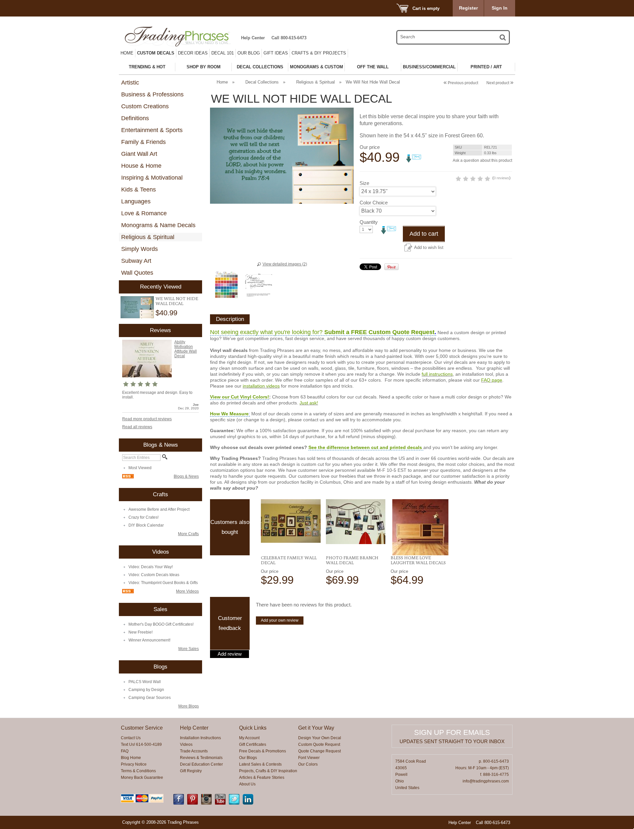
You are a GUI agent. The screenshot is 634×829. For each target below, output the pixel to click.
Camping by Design (146, 689)
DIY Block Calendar (146, 525)
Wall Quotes (137, 272)
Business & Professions (152, 94)
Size (364, 183)
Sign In (500, 8)
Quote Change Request (319, 751)
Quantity (369, 222)
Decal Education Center (201, 764)
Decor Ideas (193, 53)
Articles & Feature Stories (261, 777)
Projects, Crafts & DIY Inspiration (268, 771)
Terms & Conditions (138, 771)
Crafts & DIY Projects (319, 53)
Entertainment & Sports (152, 130)
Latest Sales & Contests (260, 764)
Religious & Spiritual (147, 237)
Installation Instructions (200, 738)
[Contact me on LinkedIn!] (248, 803)
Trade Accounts (194, 751)
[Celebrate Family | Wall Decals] (291, 521)
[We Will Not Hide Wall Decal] (137, 307)
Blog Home (131, 757)
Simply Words (139, 249)
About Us (247, 784)
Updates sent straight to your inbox (452, 741)
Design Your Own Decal (319, 738)
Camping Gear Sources (149, 697)
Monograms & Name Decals (158, 225)
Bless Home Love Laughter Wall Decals (418, 560)
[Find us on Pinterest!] (192, 803)
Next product (499, 83)
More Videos (187, 591)
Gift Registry (191, 771)
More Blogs (188, 706)
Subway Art (136, 261)
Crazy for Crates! (143, 517)
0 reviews (501, 178)
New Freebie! (140, 632)
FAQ (124, 751)
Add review (230, 654)
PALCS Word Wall (144, 681)
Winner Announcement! (149, 640)
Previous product (460, 83)
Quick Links (252, 728)
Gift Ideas (276, 53)
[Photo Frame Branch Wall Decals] (356, 521)
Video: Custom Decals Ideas (153, 574)
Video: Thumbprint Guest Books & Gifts (163, 582)
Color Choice (374, 202)
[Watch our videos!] (220, 803)
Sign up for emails (452, 732)
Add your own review (280, 620)
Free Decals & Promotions (262, 751)
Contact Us (131, 738)
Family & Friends (143, 142)
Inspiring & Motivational (152, 177)
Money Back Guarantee (142, 777)
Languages (136, 201)
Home (127, 53)
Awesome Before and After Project (159, 509)
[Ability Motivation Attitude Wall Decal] (147, 376)
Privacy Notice (134, 764)
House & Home (141, 165)
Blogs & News (186, 476)
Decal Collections (262, 82)
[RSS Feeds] (128, 477)
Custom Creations (145, 106)
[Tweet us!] (234, 803)
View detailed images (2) (285, 264)
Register (468, 8)
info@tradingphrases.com (486, 781)
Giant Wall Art (139, 154)
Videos (186, 744)
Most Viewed (140, 468)
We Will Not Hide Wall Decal (177, 300)
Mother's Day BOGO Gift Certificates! (161, 624)
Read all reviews (137, 427)
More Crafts (188, 534)
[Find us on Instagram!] (206, 803)
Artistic (130, 82)
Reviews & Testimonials (201, 757)
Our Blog (248, 53)
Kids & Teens (138, 189)
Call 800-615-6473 (288, 37)
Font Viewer (309, 757)
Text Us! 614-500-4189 (141, 744)
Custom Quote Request (319, 744)
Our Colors (308, 764)
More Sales (188, 648)
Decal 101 (222, 53)
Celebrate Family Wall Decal (289, 560)
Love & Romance (144, 213)
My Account (249, 738)
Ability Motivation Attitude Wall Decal (185, 349)
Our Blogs (248, 757)
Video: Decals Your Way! (150, 567)
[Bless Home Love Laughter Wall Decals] (420, 527)
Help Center (253, 37)
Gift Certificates (252, 744)
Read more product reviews (147, 419)
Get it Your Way (316, 728)
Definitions (135, 118)
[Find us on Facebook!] (178, 803)
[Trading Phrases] (181, 36)
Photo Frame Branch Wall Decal (352, 560)
